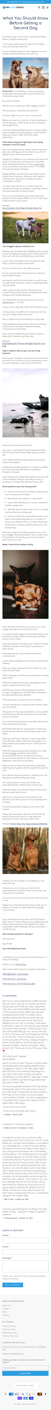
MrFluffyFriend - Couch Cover (15, 974)
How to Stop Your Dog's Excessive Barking (28, 824)
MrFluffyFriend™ (29, 1404)
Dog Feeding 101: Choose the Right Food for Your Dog (23, 344)
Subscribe (25, 1373)
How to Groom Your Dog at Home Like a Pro (22, 208)
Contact (6, 1308)
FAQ (4, 1312)
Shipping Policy (9, 1332)
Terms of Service (10, 1336)
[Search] (39, 7)
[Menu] (47, 7)
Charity (5, 1315)
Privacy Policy (8, 1326)
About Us (6, 1305)
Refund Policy (8, 1329)
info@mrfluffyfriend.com (13, 1354)
